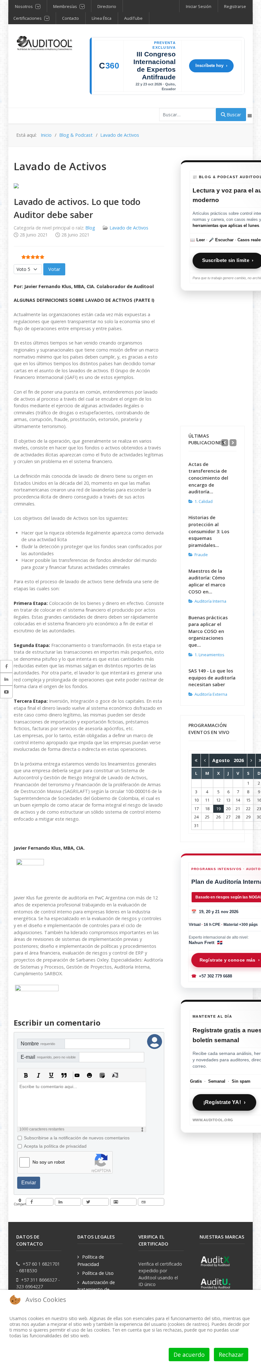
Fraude (201, 554)
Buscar (233, 115)
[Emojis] (89, 1075)
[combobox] (187, 114)
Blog (90, 228)
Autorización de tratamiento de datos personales (96, 1289)
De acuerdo (189, 1354)
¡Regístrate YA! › (224, 1102)
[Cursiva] (38, 1075)
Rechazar (231, 1354)
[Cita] (64, 1075)
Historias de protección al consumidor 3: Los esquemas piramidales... (208, 531)
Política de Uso (98, 1273)
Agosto (223, 760)
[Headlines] (45, 43)
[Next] (232, 442)
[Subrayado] (51, 1075)
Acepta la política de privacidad (55, 1146)
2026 (239, 760)
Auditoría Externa (210, 694)
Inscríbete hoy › (211, 65)
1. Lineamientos (209, 655)
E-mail (48, 1057)
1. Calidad (203, 501)
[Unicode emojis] (102, 1075)
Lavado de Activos (128, 228)
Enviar (28, 1182)
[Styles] (115, 1075)
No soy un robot (48, 1162)
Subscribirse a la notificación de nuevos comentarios (77, 1137)
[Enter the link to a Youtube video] (77, 1075)
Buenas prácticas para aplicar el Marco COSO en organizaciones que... (208, 631)
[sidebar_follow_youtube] (6, 692)
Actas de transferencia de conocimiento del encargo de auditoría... (208, 478)
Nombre (38, 1043)
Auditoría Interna (210, 601)
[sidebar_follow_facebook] (6, 666)
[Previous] (224, 442)
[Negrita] (26, 1075)
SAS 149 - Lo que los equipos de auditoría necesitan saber (212, 677)
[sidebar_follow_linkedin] (6, 679)
